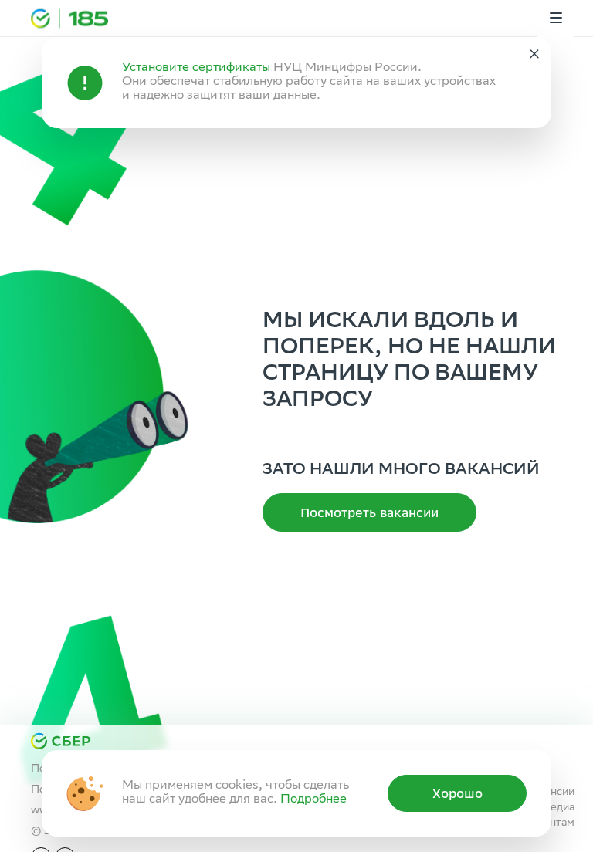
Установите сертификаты (196, 68)
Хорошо (457, 793)
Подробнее (313, 799)
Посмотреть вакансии (369, 512)
